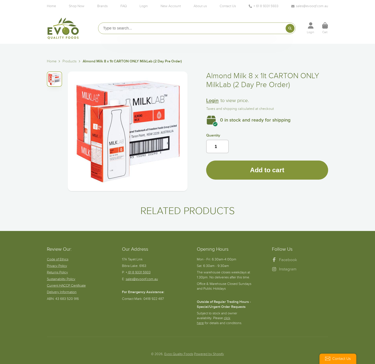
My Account (310, 28)
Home (51, 6)
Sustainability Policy (61, 279)
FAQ (123, 6)
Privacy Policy (57, 266)
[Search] (290, 28)
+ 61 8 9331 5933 (265, 6)
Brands (102, 6)
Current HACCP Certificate (66, 285)
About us (200, 6)
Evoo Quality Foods (178, 354)
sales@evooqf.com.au (312, 6)
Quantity (213, 135)
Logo (63, 28)
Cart (325, 28)
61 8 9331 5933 (139, 272)
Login (144, 6)
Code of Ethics (57, 259)
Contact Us (228, 6)
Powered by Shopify (209, 354)
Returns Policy (57, 272)
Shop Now (76, 6)
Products (69, 61)
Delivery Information (62, 292)
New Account (171, 6)
